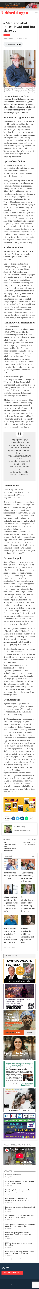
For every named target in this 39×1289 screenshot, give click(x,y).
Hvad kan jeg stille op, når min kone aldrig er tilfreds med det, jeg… (19, 1253)
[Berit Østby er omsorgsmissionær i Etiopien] (11, 864)
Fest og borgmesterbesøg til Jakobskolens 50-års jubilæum (17, 1199)
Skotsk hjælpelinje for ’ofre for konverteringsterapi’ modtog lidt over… (18, 1235)
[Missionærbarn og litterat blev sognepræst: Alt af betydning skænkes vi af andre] (11, 889)
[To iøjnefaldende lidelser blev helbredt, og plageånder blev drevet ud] (28, 889)
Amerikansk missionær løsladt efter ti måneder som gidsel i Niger (20, 1225)
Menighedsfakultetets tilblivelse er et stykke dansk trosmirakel (19, 1216)
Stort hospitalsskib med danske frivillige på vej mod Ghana (17, 1191)
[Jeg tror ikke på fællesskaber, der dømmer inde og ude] (28, 864)
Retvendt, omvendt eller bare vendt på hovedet (20, 1208)
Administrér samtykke (12, 1273)
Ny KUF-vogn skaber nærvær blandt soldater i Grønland (19, 1182)
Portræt (6, 35)
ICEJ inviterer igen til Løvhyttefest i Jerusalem (19, 1244)
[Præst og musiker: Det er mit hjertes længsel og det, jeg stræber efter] (28, 920)
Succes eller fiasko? (13, 1175)
